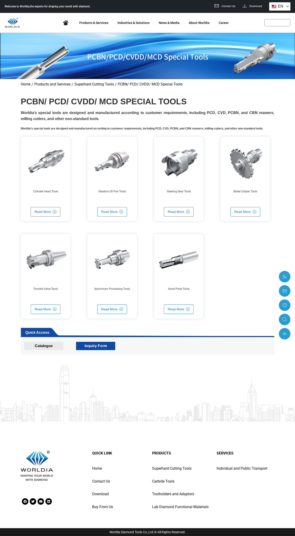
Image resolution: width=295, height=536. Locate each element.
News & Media (169, 23)
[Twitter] (33, 501)
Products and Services (52, 84)
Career (224, 23)
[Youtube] (41, 501)
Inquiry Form (96, 346)
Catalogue (44, 346)
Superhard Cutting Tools (94, 84)
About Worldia (199, 23)
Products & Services (93, 23)
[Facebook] (25, 501)
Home (65, 23)
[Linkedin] (48, 501)
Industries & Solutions (134, 23)
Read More (43, 212)
